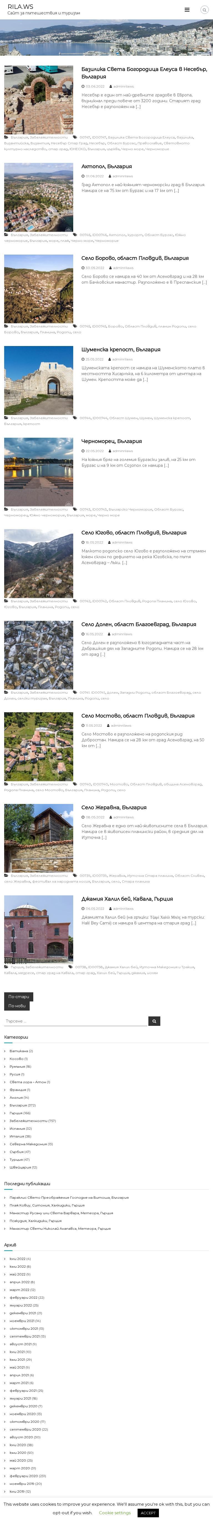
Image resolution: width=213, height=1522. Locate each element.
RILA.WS (20, 7)
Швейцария (20, 1167)
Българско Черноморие (130, 509)
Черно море (132, 149)
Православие (150, 143)
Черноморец (16, 515)
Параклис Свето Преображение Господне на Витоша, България (69, 1197)
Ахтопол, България (107, 166)
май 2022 (18, 1274)
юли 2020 (18, 1445)
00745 (85, 326)
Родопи (64, 332)
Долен (112, 692)
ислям (152, 973)
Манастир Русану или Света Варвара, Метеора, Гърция (61, 1213)
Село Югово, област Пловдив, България (134, 533)
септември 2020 (25, 1429)
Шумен (146, 418)
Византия (40, 143)
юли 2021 (17, 1352)
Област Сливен (189, 875)
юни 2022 (18, 1266)
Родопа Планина (157, 601)
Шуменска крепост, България (121, 350)
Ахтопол (117, 235)
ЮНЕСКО (78, 149)
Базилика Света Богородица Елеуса (141, 137)
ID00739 (99, 875)
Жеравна (117, 875)
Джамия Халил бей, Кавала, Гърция (127, 899)
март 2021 (19, 1383)
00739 (85, 875)
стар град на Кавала (54, 973)
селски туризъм (32, 698)
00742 (85, 601)
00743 (85, 509)
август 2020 (21, 1437)
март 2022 (19, 1290)
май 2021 (17, 1367)
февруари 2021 (23, 1390)
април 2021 (19, 1375)
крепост (31, 424)
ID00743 (99, 509)
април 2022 (20, 1282)
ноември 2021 (22, 1321)
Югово (10, 607)
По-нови (17, 1005)
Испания (17, 1128)
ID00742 (99, 601)
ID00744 (100, 418)
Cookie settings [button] (115, 1512)
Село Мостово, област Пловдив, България (138, 716)
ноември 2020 (23, 1414)
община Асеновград (183, 784)
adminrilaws (123, 86)
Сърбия (17, 1152)
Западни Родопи (134, 692)
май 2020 (18, 1460)
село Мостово (49, 790)
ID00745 (99, 326)
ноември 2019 (22, 1484)
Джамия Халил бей (121, 967)
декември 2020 (23, 1406)
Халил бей (106, 973)
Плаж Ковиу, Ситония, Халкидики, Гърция (47, 1205)
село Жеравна (17, 881)
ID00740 (100, 784)
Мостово (119, 784)
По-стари (18, 996)
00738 (80, 967)
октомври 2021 (24, 1328)
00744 (85, 418)
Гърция (17, 967)
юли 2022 (18, 1259)
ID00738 (95, 967)
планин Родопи (172, 326)
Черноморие (157, 149)
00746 (85, 235)
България (19, 137)
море (54, 241)
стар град (58, 149)
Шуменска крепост (172, 418)
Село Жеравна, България (114, 807)
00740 (85, 784)
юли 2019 (17, 1491)
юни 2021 (17, 1359)
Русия (15, 1074)
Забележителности (49, 137)
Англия (16, 1097)
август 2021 (21, 1344)
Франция (18, 1090)
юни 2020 (18, 1453)
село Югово (185, 601)
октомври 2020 (24, 1421)
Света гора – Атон (28, 1082)
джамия (138, 973)
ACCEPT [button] (148, 1513)
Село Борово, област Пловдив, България (135, 258)
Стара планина (136, 881)
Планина (47, 332)
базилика (185, 137)
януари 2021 (20, 1398)
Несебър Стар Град (69, 143)
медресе (26, 973)
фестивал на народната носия (61, 881)
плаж (64, 241)
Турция (16, 1159)
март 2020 (20, 1468)
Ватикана (19, 1051)
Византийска (16, 143)
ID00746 (99, 235)
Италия (17, 1136)
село (77, 332)
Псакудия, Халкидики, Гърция (36, 1221)
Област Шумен (123, 418)
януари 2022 (21, 1305)
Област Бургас (121, 143)
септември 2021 (25, 1336)
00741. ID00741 (92, 692)
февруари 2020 (24, 1476)
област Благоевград (171, 692)
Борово (115, 326)
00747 (85, 137)
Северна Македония (28, 1144)
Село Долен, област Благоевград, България (139, 624)
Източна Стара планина (150, 875)
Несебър (97, 143)
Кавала (10, 973)
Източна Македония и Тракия (167, 967)
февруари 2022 (23, 1297)
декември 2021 (23, 1313)
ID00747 (99, 137)
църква (113, 149)
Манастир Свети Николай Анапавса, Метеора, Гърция (60, 1228)
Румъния (17, 1066)
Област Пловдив (140, 326)
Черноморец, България (112, 441)
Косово (17, 1059)
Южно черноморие (47, 515)
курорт (135, 235)
